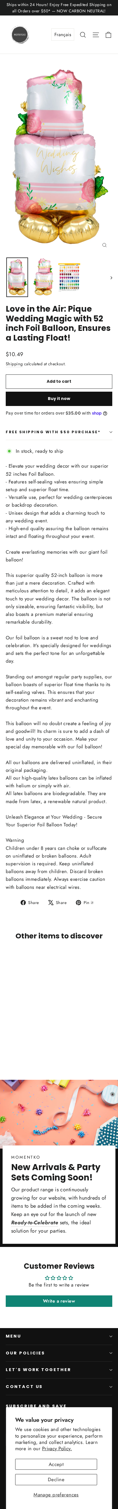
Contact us (24, 1386)
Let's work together (38, 1370)
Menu (13, 1336)
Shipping (14, 364)
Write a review (59, 1301)
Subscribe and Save (36, 1406)
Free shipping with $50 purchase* (53, 432)
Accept (56, 1464)
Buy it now (59, 398)
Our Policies (25, 1353)
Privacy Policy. (57, 1448)
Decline (56, 1479)
